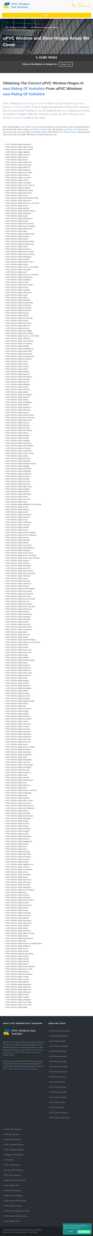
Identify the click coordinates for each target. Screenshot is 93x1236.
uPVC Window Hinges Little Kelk (18, 813)
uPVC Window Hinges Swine (16, 744)
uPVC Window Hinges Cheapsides (18, 793)
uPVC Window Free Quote (60, 1118)
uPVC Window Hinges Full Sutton (18, 915)
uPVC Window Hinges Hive (16, 783)
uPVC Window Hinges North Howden (20, 418)
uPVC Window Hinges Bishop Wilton (20, 900)
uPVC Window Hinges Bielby (16, 1007)
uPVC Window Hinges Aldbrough (18, 992)
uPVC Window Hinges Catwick (17, 438)
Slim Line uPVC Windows (13, 1170)
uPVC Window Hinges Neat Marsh (19, 420)
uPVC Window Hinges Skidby (17, 456)
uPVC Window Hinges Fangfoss (18, 831)
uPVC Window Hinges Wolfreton (18, 716)
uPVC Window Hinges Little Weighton (20, 548)
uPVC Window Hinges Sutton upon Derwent (22, 558)
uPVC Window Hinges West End (18, 326)
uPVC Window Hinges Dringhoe (18, 698)
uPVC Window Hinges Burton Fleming (20, 747)
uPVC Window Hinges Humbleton (18, 515)
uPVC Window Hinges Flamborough (19, 765)
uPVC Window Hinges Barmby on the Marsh (22, 203)
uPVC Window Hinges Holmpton (18, 461)
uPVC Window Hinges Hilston (17, 369)
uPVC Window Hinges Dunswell (18, 696)
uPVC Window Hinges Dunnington (19, 395)
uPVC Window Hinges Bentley (17, 711)
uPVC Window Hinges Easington (18, 379)
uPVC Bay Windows (11, 1134)
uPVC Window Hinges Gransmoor (18, 803)
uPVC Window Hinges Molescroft (18, 989)
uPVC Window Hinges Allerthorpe (18, 882)
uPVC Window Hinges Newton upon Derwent (23, 642)
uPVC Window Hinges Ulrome (17, 180)
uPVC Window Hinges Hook (16, 678)
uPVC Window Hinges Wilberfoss (18, 931)
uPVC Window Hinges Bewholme (18, 675)
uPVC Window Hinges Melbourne (18, 670)
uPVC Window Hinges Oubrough (18, 448)
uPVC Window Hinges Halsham (18, 423)
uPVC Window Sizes (12, 1221)
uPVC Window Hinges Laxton (17, 247)
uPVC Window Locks (58, 1077)
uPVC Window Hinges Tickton (17, 287)
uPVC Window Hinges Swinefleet (18, 875)
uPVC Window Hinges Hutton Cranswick (21, 790)
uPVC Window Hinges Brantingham (19, 974)
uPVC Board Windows (12, 1139)
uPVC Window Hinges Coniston (18, 428)
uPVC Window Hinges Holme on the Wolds (22, 275)
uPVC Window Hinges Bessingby (18, 749)
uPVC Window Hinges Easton (17, 530)
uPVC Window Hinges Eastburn (18, 798)
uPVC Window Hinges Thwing (17, 977)
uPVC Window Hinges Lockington (18, 1000)
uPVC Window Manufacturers (15, 1216)
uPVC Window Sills (57, 1107)
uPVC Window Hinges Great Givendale (20, 606)
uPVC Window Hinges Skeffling (17, 441)
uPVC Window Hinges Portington (18, 857)
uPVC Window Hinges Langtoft (17, 997)
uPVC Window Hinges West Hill (18, 167)
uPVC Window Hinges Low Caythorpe (20, 890)
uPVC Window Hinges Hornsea (17, 328)
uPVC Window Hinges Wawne (17, 826)
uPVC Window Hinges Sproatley (18, 852)
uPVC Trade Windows (12, 1175)
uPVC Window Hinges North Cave (19, 652)
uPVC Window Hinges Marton (17, 964)
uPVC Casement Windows (14, 1145)
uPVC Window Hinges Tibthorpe (18, 576)
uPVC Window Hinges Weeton (17, 543)
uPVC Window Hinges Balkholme (18, 946)
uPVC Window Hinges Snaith (17, 216)
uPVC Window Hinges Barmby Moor (19, 816)
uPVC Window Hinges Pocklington (19, 688)
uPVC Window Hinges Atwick (17, 637)
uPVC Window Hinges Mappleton (18, 887)
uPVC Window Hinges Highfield (18, 152)
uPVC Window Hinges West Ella (18, 389)
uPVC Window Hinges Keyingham (18, 818)
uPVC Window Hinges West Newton (19, 938)
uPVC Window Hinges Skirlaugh (18, 425)
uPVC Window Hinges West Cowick (19, 801)
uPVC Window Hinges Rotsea (17, 645)
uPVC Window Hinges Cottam (17, 647)
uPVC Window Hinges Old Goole (18, 724)
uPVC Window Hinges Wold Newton (20, 806)
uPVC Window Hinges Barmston (18, 581)
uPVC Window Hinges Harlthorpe (18, 305)
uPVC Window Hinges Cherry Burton (20, 594)
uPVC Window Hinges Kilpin (16, 795)
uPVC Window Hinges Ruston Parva (19, 553)
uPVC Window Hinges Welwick (17, 405)
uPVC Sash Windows (12, 1165)
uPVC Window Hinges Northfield (18, 310)
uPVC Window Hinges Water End (18, 880)
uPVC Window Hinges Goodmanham (20, 341)
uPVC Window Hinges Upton (17, 663)
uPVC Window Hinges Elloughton (18, 617)
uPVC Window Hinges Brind (16, 846)
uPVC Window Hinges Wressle (17, 586)
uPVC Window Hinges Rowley (17, 821)
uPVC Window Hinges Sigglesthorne (19, 864)
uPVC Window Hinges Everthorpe (18, 323)
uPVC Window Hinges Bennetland (18, 920)
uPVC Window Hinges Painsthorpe (19, 604)
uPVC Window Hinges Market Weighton (21, 532)
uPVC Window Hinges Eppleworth (19, 451)
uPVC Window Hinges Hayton (17, 538)
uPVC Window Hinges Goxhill (17, 221)
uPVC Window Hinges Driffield (17, 527)
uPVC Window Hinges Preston (17, 995)
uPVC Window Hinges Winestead (18, 836)
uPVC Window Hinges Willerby (17, 658)
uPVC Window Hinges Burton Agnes (19, 190)
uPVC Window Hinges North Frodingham (21, 535)
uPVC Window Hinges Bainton (17, 972)
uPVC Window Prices (58, 1087)
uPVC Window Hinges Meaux (17, 936)
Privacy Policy (32, 1232)
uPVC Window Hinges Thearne (17, 367)
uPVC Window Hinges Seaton (17, 433)
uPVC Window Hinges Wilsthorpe (18, 292)
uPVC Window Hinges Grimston (18, 867)
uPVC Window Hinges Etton (16, 849)
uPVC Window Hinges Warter (17, 364)
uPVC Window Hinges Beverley (17, 492)
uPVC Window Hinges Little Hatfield (19, 446)
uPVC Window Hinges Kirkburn (17, 509)
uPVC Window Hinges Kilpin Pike (18, 854)
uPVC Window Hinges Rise (16, 941)
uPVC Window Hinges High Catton (19, 486)
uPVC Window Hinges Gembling (18, 829)
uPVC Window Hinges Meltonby (18, 484)
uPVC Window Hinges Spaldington (19, 755)
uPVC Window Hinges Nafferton (18, 170)
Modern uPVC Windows (13, 1196)
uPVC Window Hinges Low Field (18, 499)
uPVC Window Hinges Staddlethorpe (20, 349)
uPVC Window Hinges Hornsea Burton (20, 254)
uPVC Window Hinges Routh (17, 160)
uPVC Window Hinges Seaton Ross (19, 673)
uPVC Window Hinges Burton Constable (21, 555)
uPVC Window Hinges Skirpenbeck (19, 354)
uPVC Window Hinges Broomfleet (18, 469)
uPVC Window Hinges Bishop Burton (20, 224)
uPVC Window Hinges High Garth (18, 923)
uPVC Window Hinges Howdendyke (19, 303)
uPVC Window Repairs (58, 1097)
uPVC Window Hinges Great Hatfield (20, 252)
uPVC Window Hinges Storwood (18, 742)
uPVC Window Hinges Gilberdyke (18, 734)
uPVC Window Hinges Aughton (17, 561)
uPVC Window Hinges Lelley (16, 502)
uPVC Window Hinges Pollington (18, 550)
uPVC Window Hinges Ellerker (17, 928)
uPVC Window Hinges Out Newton (19, 869)
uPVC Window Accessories (60, 1031)
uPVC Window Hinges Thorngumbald (20, 356)
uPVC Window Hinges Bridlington (18, 566)
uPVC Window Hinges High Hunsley (19, 147)
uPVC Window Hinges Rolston (17, 862)
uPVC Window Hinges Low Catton (19, 1005)
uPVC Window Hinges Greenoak (18, 481)
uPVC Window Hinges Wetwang (18, 410)
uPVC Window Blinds (58, 1041)
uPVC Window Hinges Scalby (17, 195)
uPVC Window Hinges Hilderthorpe (19, 218)
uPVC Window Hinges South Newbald (20, 589)
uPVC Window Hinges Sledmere (18, 785)
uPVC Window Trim (11, 1185)
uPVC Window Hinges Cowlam (17, 979)
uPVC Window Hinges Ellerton (17, 392)
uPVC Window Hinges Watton (17, 315)
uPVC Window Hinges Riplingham (18, 984)
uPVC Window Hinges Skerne (17, 206)
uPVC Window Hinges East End (18, 601)
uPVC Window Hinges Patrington (18, 898)
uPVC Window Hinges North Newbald (20, 966)
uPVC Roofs (8, 1160)
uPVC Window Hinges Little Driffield (19, 333)
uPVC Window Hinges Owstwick (18, 732)
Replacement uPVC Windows (15, 1201)
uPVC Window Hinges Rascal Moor (19, 627)
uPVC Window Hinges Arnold (17, 157)
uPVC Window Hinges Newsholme (19, 377)
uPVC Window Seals (57, 1102)
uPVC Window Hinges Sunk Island (19, 591)
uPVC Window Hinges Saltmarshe (18, 201)
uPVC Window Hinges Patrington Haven (21, 464)
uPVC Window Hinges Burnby (17, 282)
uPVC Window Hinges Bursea (17, 949)
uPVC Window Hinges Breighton (18, 489)
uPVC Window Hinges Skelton (17, 239)
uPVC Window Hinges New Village (19, 331)
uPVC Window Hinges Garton (17, 578)
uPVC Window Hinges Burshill (17, 834)
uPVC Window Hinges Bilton (16, 231)
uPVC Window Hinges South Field (18, 1002)
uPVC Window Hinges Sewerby (17, 236)
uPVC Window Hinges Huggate (17, 466)
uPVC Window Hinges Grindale (17, 778)
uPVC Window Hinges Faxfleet (17, 714)
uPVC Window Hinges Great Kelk (18, 913)
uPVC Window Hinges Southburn (18, 772)
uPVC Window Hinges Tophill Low (18, 407)
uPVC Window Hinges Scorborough (19, 318)
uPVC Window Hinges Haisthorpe (18, 737)
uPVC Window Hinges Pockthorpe (19, 905)
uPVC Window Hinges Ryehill (17, 512)
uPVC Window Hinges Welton (17, 400)
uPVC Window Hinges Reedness (18, 665)
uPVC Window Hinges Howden (17, 517)
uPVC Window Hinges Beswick (17, 961)
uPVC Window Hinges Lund (16, 272)
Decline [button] (71, 1231)
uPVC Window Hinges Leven (16, 757)
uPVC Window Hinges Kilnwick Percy (20, 262)
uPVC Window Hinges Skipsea (17, 844)
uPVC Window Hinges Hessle (17, 497)
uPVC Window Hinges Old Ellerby (18, 494)
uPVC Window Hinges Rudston (17, 175)
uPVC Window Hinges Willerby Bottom (20, 211)
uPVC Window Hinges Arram (17, 520)
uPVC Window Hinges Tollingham (18, 280)
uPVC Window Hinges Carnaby (17, 726)
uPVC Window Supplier (13, 1206)
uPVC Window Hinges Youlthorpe (18, 668)
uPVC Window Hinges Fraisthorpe (18, 474)
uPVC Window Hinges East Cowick (19, 969)
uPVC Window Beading (58, 1036)
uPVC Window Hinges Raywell (17, 313)
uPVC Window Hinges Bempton (18, 859)
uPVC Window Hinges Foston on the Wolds (22, 267)
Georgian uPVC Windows (13, 1155)
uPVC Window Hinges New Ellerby (19, 430)
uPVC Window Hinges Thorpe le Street (20, 599)
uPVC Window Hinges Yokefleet (18, 926)
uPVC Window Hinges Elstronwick (19, 165)
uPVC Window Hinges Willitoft (17, 982)
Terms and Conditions (18, 1232)
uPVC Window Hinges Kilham (17, 703)
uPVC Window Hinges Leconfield (18, 269)
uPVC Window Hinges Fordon (17, 507)
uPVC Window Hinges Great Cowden (20, 453)
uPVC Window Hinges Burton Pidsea (19, 954)
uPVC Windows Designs (59, 1046)
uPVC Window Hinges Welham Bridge (20, 660)
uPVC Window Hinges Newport (18, 374)
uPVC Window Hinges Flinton (17, 908)
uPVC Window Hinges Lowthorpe (18, 584)
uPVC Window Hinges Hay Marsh (18, 709)
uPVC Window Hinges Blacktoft (18, 686)
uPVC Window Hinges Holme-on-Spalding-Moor (24, 943)
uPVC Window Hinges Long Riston (19, 545)
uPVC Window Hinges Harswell (17, 208)
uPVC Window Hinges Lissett (17, 295)
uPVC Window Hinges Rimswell (18, 635)
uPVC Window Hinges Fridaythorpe (19, 277)
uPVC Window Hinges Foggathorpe (19, 841)
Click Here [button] (78, 1227)
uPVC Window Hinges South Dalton (19, 150)
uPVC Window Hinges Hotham (17, 959)
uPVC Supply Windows (58, 1113)
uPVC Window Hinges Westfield (18, 300)
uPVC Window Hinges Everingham (19, 359)
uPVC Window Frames (58, 1056)
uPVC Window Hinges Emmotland (19, 719)
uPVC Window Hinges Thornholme (19, 344)
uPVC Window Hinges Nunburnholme (20, 241)
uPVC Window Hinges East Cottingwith (20, 226)
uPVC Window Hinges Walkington (18, 257)
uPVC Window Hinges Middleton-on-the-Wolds (24, 504)
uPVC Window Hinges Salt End (17, 895)
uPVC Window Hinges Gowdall (17, 259)
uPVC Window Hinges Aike (16, 706)
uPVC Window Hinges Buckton (17, 397)
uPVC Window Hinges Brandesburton (20, 244)
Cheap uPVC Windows (12, 1129)
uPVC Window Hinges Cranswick (18, 178)
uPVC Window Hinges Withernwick (19, 229)
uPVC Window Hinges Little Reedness (20, 808)
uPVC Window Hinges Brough (17, 951)
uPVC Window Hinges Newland (18, 476)
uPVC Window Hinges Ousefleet (18, 290)
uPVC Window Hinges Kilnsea (17, 321)
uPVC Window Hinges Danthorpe (18, 144)
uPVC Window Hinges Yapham (17, 412)
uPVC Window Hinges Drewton (18, 693)
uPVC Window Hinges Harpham (18, 729)
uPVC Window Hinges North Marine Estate (22, 198)
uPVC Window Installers (59, 1067)
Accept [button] (84, 1231)
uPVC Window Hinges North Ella (18, 596)
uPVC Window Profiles (58, 1092)
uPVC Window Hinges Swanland (18, 188)
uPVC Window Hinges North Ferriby (19, 571)
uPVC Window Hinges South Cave (19, 650)
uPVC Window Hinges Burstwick (18, 458)
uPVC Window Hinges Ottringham (19, 183)
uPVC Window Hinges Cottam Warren (20, 185)
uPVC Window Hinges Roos (16, 892)
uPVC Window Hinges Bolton (17, 877)
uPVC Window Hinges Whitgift (17, 346)
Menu (46, 15)
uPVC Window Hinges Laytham (17, 903)
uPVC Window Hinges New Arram (19, 193)
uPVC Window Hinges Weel (16, 632)
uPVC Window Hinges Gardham (18, 563)
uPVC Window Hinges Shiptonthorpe (20, 415)
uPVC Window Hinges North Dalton (19, 285)
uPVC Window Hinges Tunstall (17, 956)
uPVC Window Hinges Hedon (17, 721)
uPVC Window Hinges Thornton (18, 762)
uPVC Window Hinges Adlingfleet (18, 471)
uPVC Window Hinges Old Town (18, 525)
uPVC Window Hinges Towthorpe (18, 752)
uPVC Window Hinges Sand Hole (18, 739)
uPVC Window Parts (57, 1082)
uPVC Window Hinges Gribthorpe (18, 522)
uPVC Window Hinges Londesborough (20, 234)
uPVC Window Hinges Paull (16, 788)
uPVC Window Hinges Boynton (17, 612)
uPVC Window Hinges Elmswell (17, 770)
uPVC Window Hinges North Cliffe (19, 351)
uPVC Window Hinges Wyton (17, 655)
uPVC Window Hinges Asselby (17, 622)
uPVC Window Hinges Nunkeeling (18, 760)
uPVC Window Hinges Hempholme (19, 614)
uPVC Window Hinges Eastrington (18, 767)
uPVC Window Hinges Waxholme (18, 213)
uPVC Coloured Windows (13, 1150)
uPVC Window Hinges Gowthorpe (18, 308)
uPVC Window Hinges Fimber (17, 387)
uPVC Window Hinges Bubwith (17, 435)
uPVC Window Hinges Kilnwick (17, 839)
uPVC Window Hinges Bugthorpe (18, 987)
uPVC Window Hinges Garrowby (18, 624)
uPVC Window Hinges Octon (17, 361)
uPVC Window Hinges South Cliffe (19, 172)
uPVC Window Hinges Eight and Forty (20, 933)
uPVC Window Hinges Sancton (17, 823)
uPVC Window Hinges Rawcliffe (18, 540)
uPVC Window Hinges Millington (18, 384)
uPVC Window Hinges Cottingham (19, 629)
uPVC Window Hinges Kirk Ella (17, 382)
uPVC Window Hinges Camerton (18, 155)
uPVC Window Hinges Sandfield (18, 885)
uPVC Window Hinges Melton (17, 691)
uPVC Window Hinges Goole (16, 775)
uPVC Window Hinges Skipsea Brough (20, 701)
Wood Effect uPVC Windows (15, 1180)
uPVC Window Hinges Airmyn (17, 872)
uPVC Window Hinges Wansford (18, 338)
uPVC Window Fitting (58, 1051)
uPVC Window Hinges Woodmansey (19, 780)
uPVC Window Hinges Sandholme (18, 443)
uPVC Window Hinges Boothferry (18, 249)
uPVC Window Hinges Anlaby (17, 910)
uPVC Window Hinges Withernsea (19, 609)
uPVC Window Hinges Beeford (17, 918)
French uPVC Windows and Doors (17, 1211)
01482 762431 (84, 6)
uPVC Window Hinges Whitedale (18, 619)
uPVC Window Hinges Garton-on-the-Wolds (22, 336)
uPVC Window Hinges (58, 1062)
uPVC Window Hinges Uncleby (17, 683)
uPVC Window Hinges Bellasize (17, 372)
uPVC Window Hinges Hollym (17, 264)
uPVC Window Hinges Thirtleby (18, 479)
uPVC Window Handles (58, 1072)
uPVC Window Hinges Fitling (16, 298)
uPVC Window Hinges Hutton (17, 811)
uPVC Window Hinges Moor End (18, 568)
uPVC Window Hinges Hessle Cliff (18, 162)
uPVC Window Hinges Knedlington (19, 402)
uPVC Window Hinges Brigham (17, 681)
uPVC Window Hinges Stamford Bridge (20, 640)
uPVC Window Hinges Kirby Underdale (20, 573)
